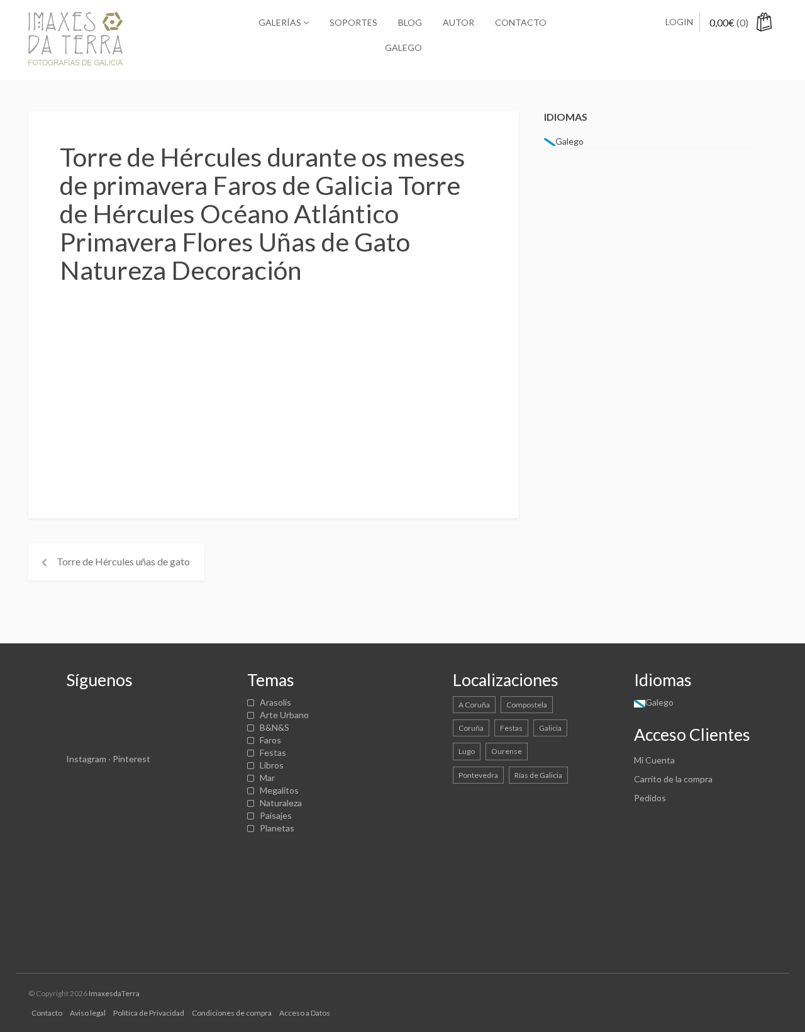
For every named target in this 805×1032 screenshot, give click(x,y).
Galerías (280, 22)
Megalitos (279, 790)
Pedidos (650, 797)
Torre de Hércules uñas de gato (123, 561)
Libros (272, 765)
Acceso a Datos (304, 1013)
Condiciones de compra (232, 1013)
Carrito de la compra (673, 779)
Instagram (86, 758)
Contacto (521, 22)
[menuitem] (402, 47)
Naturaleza (281, 802)
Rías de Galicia (538, 775)
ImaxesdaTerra (114, 993)
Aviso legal (88, 1013)
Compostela (526, 704)
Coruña (471, 728)
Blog (410, 22)
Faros (270, 740)
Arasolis (275, 702)
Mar (267, 777)
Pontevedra (478, 775)
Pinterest (131, 758)
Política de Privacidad (148, 1013)
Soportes (353, 22)
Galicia (550, 728)
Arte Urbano (284, 714)
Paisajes (276, 815)
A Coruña (474, 704)
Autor (458, 22)
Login (679, 21)
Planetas (277, 828)
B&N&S (274, 727)
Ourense (506, 751)
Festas (273, 752)
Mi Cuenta (654, 760)
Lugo (466, 751)
